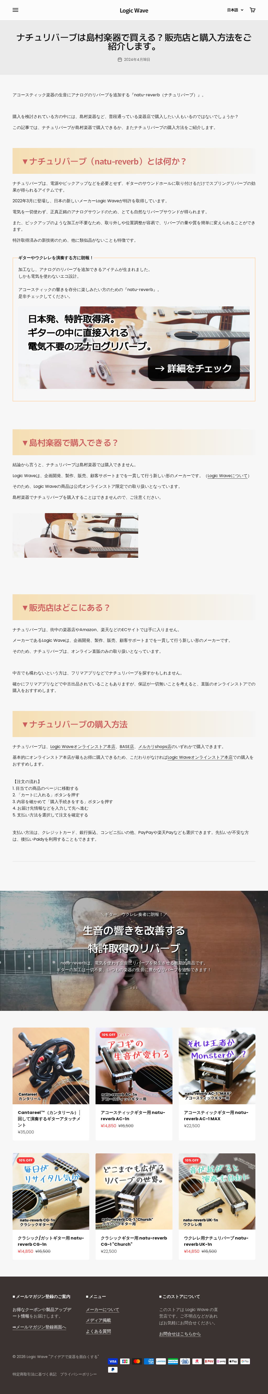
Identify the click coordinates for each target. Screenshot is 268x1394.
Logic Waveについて (228, 476)
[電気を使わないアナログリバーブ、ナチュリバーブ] (134, 347)
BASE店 (127, 747)
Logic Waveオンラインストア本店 (82, 747)
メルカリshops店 (154, 747)
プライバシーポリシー (78, 1374)
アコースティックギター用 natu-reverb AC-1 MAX (216, 1116)
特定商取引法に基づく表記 (35, 1374)
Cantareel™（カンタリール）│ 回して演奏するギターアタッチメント (49, 1119)
